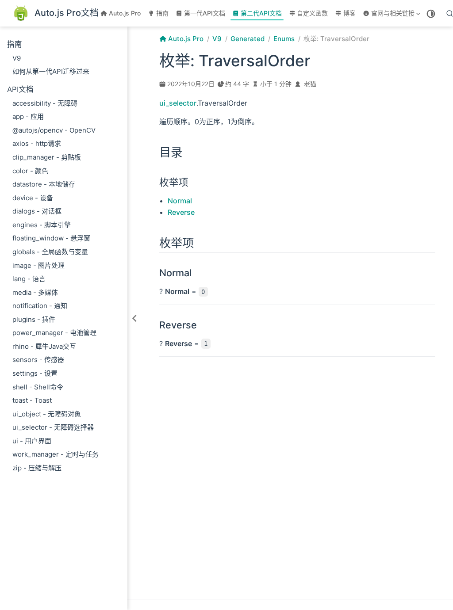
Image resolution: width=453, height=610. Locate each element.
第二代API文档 (261, 13)
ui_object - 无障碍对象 (46, 414)
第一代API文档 (204, 13)
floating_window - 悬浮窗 (51, 238)
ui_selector (177, 103)
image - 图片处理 (38, 265)
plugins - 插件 (33, 319)
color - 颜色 (30, 171)
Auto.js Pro (125, 13)
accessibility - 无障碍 (44, 103)
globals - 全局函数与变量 (50, 252)
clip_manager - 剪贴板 (46, 157)
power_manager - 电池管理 (54, 332)
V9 (16, 58)
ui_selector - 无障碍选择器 (53, 427)
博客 (349, 13)
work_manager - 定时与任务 (55, 454)
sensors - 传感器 (38, 359)
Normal (180, 200)
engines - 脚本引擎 (41, 225)
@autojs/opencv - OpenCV (54, 130)
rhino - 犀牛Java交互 (44, 346)
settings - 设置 (35, 373)
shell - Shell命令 (37, 387)
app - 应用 (28, 116)
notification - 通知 (39, 305)
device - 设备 (32, 198)
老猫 (310, 84)
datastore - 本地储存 (43, 184)
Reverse (181, 212)
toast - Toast (32, 400)
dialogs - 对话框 (36, 211)
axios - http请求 (36, 143)
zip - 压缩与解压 (36, 468)
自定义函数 (312, 13)
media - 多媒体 (35, 292)
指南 (162, 13)
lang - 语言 (29, 278)
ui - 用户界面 (31, 441)
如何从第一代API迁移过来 (50, 71)
